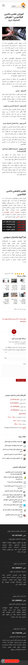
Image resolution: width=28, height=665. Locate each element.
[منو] (4, 5)
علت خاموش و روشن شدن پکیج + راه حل (12, 458)
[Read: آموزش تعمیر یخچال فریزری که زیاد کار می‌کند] (24, 505)
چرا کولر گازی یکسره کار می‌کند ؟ (14, 482)
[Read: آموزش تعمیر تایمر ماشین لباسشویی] (24, 491)
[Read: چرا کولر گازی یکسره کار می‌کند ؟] (24, 482)
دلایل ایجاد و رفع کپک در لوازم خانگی (13, 445)
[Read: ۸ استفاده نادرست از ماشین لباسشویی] (24, 455)
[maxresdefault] (14, 33)
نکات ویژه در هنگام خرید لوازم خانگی (13, 442)
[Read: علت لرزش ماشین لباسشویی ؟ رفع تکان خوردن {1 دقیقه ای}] (24, 500)
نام (6, 352)
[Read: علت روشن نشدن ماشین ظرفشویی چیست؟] (24, 515)
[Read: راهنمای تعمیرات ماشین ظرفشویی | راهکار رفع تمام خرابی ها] (24, 472)
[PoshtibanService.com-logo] (16, 5)
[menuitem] (4, 5)
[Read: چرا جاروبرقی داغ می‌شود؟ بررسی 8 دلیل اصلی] (24, 450)
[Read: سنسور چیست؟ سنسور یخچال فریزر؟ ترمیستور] (24, 486)
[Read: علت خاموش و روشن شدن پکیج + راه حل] (24, 459)
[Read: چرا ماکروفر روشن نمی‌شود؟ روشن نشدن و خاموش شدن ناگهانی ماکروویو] (24, 495)
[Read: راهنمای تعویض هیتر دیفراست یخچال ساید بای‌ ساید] (24, 477)
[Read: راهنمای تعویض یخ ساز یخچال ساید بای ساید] (24, 510)
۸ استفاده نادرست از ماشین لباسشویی (13, 454)
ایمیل (5, 358)
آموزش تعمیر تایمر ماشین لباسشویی (13, 491)
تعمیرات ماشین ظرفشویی (11, 212)
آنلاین (17, 217)
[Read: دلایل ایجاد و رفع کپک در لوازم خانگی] (24, 446)
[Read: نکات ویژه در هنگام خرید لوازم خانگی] (24, 442)
